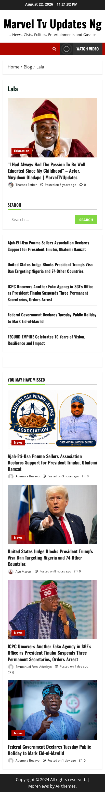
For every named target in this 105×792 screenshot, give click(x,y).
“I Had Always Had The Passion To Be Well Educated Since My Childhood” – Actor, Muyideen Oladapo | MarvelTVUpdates (52, 128)
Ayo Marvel (23, 571)
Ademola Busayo (27, 476)
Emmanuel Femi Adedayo (33, 666)
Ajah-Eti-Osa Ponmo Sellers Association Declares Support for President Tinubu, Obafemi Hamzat (48, 246)
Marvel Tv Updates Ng (52, 23)
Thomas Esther (26, 185)
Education (21, 151)
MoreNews (38, 786)
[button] (8, 49)
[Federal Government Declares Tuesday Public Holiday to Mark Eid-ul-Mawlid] (52, 710)
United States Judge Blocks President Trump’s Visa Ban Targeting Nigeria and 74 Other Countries (50, 267)
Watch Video (87, 49)
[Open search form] (54, 49)
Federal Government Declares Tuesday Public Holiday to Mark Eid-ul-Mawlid (49, 749)
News (18, 442)
